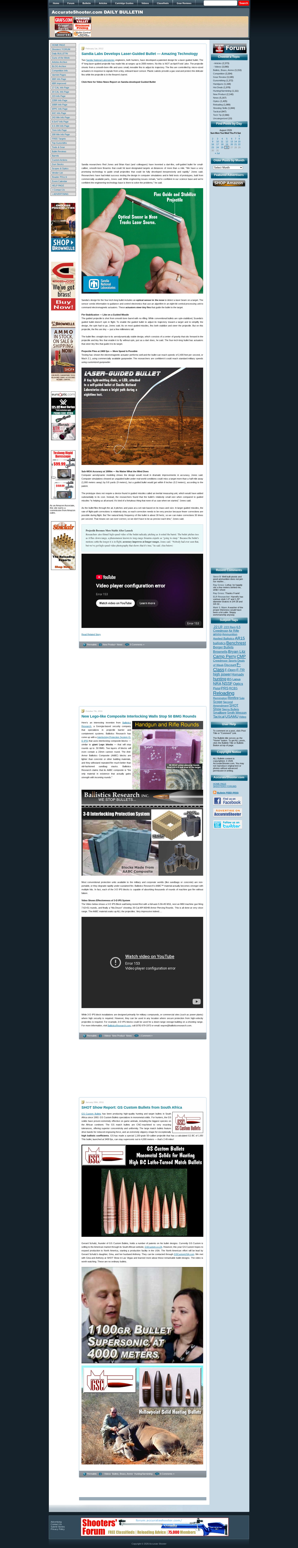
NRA (217, 683)
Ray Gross (218, 585)
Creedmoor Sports (225, 660)
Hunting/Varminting (143, 1474)
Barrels (55, 155)
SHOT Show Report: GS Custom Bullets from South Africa (131, 1107)
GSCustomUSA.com (184, 1254)
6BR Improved (59, 83)
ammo (217, 634)
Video (242, 716)
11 (222, 141)
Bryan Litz (236, 651)
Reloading (218, 104)
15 (239, 141)
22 (239, 144)
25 (222, 147)
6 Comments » (167, 1474)
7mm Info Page (59, 130)
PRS (224, 688)
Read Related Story (91, 634)
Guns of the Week (61, 58)
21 (235, 144)
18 (222, 144)
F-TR (240, 670)
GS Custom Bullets (91, 1113)
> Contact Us (58, 190)
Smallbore (219, 712)
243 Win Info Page (61, 117)
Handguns (218, 84)
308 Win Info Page (61, 134)
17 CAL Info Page (60, 87)
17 (217, 144)
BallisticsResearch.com (119, 1025)
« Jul (217, 153)
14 (235, 141)
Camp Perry (224, 656)
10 (217, 141)
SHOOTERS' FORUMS (224, 786)
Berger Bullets (223, 647)
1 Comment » (145, 1035)
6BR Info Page (59, 79)
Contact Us (56, 1524)
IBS (229, 679)
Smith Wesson (237, 712)
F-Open (230, 670)
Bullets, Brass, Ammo (122, 1474)
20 (231, 144)
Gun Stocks (58, 164)
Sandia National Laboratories (100, 60)
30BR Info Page (59, 104)
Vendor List (57, 173)
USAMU (231, 716)
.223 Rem (229, 627)
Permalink (92, 644)
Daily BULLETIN (60, 53)
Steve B (217, 576)
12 (227, 141)
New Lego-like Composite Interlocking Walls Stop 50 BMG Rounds (138, 716)
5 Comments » (137, 644)
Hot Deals (218, 87)
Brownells (220, 651)
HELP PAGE (58, 185)
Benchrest (236, 642)
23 (212, 147)
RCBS (233, 688)
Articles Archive (59, 62)
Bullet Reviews (59, 151)
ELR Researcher (221, 596)
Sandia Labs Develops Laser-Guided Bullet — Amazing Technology (139, 54)
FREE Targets (59, 138)
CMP (241, 656)
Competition (219, 73)
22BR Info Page (59, 100)
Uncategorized (220, 118)
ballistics (219, 643)
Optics (216, 101)
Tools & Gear (58, 147)
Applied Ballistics (223, 638)
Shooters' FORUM (61, 49)
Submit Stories (58, 1526)
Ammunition (229, 634)
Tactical (217, 111)
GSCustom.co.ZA (153, 1247)
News (119, 644)
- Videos (107, 1035)
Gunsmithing (219, 80)
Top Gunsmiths (59, 143)
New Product (109, 644)
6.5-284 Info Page (60, 126)
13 (231, 141)
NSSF (227, 683)
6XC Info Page (59, 113)
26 (227, 147)
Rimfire (233, 698)
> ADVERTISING (60, 194)
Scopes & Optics (60, 168)
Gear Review (219, 77)
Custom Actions (59, 160)
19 (227, 144)
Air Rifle (234, 630)
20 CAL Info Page (60, 92)
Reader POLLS (59, 177)
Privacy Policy (58, 1529)
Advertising (56, 1522)
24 (217, 147)
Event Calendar (59, 181)
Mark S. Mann (220, 607)
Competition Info (60, 70)
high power (222, 674)
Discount (230, 665)
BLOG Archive (59, 66)
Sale (241, 698)
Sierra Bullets (230, 709)
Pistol (216, 688)
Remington (220, 698)
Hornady (238, 674)
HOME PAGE (58, 45)
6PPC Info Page (60, 109)
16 (212, 144)
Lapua (236, 679)
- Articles (217, 63)
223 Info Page (58, 96)
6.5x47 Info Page (60, 121)
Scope (217, 702)
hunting (219, 679)
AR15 (240, 638)
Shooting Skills (220, 108)
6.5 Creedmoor (226, 628)
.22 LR (218, 627)
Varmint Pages (59, 75)
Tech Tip (217, 115)
